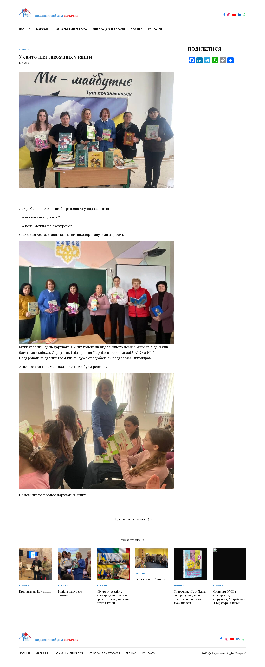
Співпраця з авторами (104, 653)
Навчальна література (69, 653)
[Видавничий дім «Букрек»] (48, 11)
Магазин (42, 653)
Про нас (131, 653)
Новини (24, 49)
